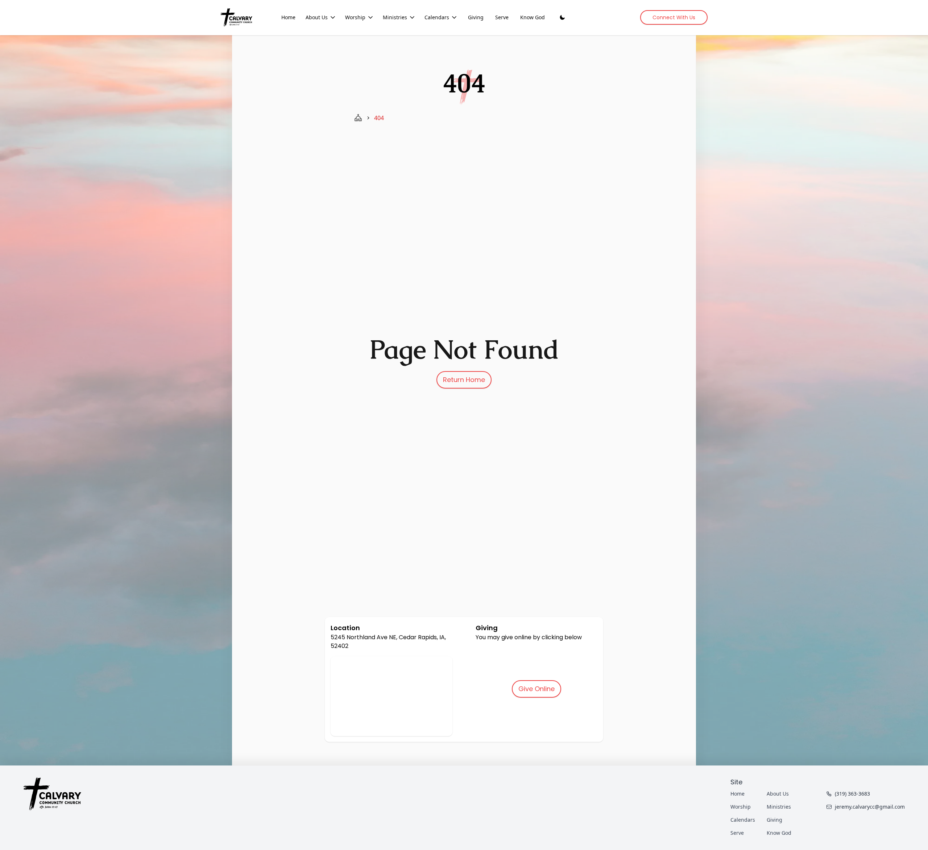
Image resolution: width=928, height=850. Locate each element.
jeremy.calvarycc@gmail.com (870, 806)
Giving (476, 17)
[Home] (236, 17)
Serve (502, 17)
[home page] (358, 118)
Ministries (395, 17)
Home (288, 17)
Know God (532, 17)
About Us (317, 17)
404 (379, 118)
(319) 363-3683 (852, 793)
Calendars (436, 17)
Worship (355, 17)
